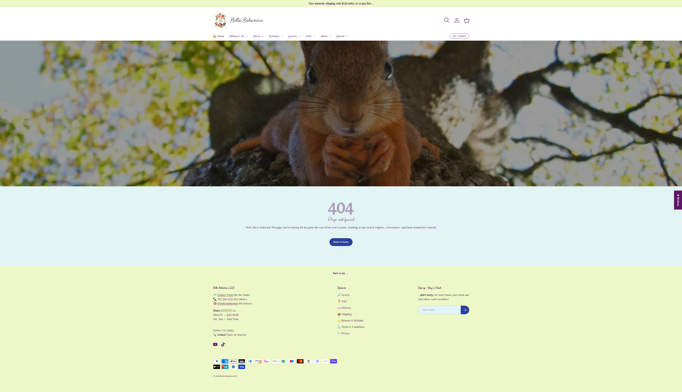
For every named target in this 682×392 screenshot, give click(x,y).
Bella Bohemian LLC (229, 376)
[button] (467, 20)
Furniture (274, 36)
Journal (340, 36)
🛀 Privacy (343, 333)
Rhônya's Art (237, 36)
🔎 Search (343, 295)
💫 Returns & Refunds (350, 320)
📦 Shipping (344, 314)
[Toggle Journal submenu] (347, 36)
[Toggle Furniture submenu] (282, 36)
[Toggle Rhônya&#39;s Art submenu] (246, 36)
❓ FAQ (342, 301)
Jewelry (293, 36)
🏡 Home (218, 36)
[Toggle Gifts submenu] (314, 36)
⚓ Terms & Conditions (350, 327)
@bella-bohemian (227, 303)
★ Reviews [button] (678, 200)
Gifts (309, 36)
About (324, 36)
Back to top (339, 273)
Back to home (341, 242)
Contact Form (225, 295)
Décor (256, 36)
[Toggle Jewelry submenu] (299, 36)
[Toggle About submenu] (330, 36)
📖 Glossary (344, 307)
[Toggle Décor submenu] (262, 36)
